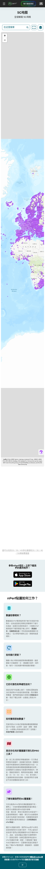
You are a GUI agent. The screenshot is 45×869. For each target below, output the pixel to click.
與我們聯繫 (10, 732)
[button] (4, 35)
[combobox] (14, 27)
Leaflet (5, 459)
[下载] (22, 574)
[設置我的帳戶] (41, 3)
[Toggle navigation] (3, 3)
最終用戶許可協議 (32, 859)
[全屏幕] (34, 27)
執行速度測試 (28, 4)
